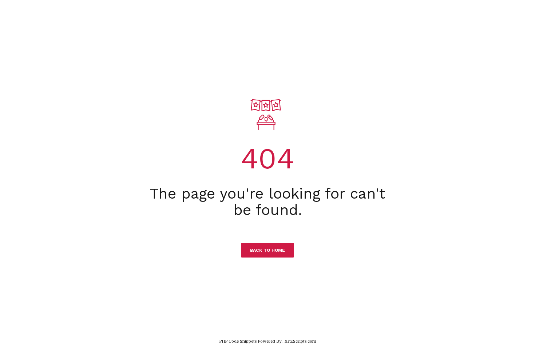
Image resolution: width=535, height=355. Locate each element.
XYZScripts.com (300, 341)
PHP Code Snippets (238, 341)
